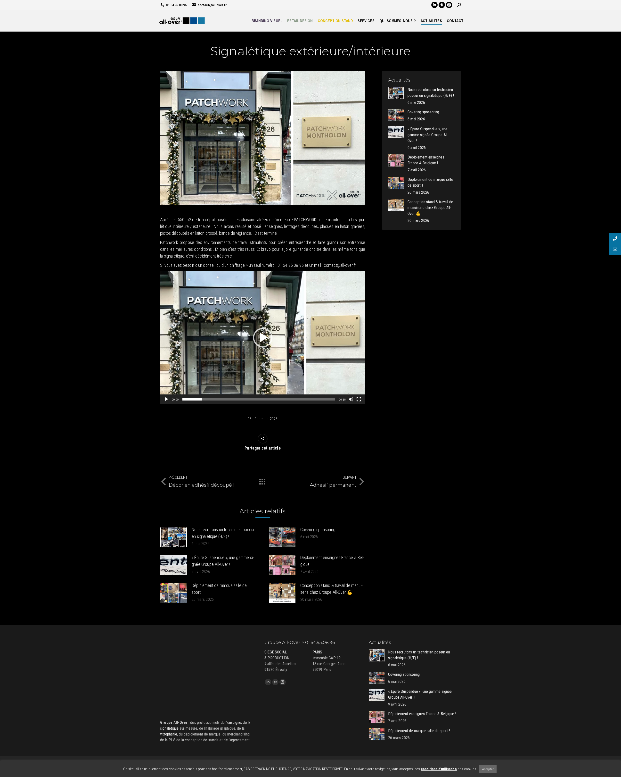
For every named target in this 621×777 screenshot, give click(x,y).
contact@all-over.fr (212, 5)
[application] (262, 337)
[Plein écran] (358, 399)
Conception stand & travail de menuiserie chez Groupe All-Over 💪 (331, 589)
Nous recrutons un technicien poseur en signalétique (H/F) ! (223, 533)
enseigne (234, 722)
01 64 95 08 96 (176, 5)
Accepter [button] (487, 769)
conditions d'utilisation (439, 769)
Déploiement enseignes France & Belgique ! (332, 561)
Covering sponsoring (317, 529)
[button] (262, 337)
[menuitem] (267, 20)
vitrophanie (168, 734)
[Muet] (351, 399)
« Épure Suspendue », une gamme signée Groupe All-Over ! (223, 561)
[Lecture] (166, 399)
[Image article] (173, 537)
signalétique (169, 728)
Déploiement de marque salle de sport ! (219, 589)
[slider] (258, 399)
